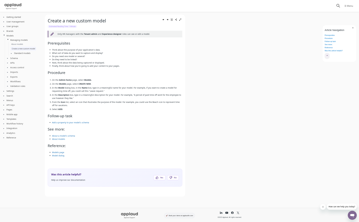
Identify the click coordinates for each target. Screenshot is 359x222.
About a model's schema (63, 135)
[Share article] (176, 19)
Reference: (329, 47)
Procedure (329, 38)
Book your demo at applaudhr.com (181, 216)
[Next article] (167, 19)
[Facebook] (232, 213)
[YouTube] (226, 213)
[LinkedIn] (221, 213)
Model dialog (58, 155)
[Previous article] (163, 19)
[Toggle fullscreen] (180, 19)
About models (17, 44)
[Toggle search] (338, 6)
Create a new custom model (23, 48)
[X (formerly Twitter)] (238, 213)
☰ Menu (348, 5)
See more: (328, 44)
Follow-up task (330, 41)
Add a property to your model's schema (70, 122)
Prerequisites (330, 35)
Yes (161, 177)
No (175, 177)
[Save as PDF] (172, 19)
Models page (58, 152)
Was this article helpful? (334, 51)
